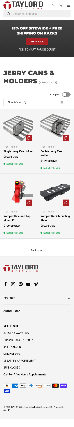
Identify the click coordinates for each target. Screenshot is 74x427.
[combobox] (37, 13)
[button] (61, 5)
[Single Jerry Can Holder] (18, 127)
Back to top (37, 250)
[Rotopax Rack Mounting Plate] (55, 192)
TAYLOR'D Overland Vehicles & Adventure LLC (31, 407)
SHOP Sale (37, 41)
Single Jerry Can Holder (18, 151)
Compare (55, 94)
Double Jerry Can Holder (51, 153)
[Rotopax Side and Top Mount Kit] (18, 192)
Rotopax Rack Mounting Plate (55, 218)
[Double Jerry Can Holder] (55, 127)
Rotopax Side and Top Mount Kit (16, 218)
